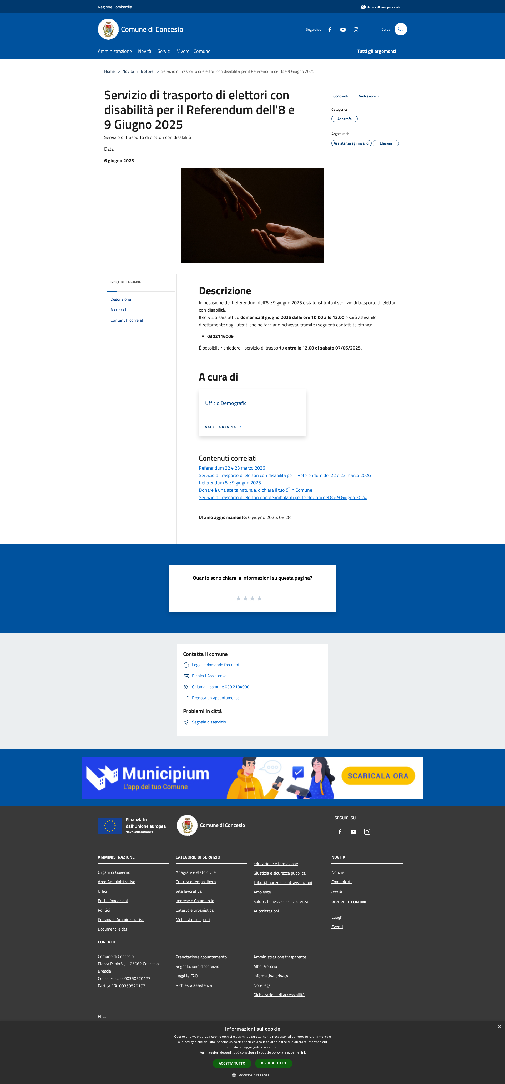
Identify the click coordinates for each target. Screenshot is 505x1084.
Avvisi (336, 891)
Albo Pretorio (265, 966)
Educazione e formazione (276, 863)
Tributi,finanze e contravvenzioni (283, 882)
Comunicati (341, 881)
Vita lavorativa (189, 891)
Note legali (263, 985)
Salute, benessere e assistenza (281, 901)
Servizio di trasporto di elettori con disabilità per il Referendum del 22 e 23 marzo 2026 (285, 475)
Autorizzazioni (266, 911)
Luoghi (337, 917)
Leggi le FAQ (187, 976)
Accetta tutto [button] (232, 1063)
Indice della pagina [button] (125, 282)
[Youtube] (341, 29)
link (303, 1052)
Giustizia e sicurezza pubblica (280, 873)
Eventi (337, 926)
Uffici (102, 891)
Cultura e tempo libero (196, 881)
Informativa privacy (271, 976)
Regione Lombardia (115, 7)
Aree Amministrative (116, 881)
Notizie (147, 71)
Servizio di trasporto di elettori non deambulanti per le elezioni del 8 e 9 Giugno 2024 (283, 497)
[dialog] (252, 1052)
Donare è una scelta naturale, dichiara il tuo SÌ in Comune (255, 490)
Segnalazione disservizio (197, 966)
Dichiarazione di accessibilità (279, 994)
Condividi (341, 96)
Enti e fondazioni (113, 900)
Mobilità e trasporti (193, 919)
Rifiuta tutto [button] (273, 1063)
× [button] (499, 1027)
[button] (252, 1075)
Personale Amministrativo (121, 919)
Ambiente (262, 892)
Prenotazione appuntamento (201, 957)
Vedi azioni (367, 96)
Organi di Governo (114, 872)
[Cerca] (401, 29)
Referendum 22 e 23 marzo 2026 (232, 467)
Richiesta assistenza (194, 985)
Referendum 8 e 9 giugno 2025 (230, 482)
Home (109, 71)
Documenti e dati (113, 929)
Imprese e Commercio (195, 900)
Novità (128, 71)
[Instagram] (354, 29)
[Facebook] (327, 29)
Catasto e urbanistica (195, 910)
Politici (104, 910)
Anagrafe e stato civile (196, 872)
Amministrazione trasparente (280, 957)
